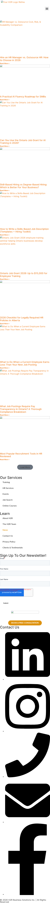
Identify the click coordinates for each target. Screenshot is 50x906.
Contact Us (8, 536)
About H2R (8, 518)
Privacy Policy (9, 542)
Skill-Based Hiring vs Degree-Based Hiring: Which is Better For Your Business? (23, 186)
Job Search (8, 500)
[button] (47, 9)
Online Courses (10, 506)
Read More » (4, 63)
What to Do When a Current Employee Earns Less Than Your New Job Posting (24, 363)
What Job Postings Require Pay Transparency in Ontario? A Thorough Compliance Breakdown (21, 409)
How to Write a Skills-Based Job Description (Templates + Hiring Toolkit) (24, 230)
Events (6, 494)
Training (6, 482)
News (5, 530)
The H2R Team (9, 524)
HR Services (8, 488)
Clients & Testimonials (13, 548)
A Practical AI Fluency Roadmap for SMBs (23, 96)
